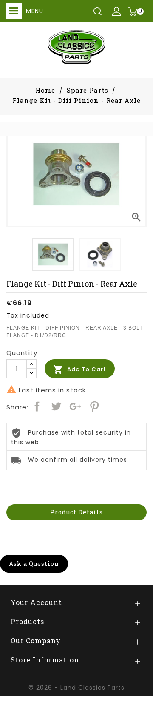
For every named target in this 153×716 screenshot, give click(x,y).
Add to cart (79, 369)
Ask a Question (34, 564)
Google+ (75, 406)
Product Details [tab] (76, 512)
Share (36, 406)
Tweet (56, 406)
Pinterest (94, 406)
